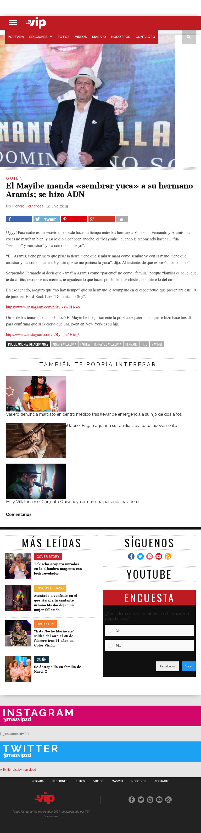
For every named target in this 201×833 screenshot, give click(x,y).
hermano (131, 344)
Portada (16, 37)
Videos (81, 37)
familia (85, 344)
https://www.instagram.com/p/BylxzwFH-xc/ (43, 306)
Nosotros (120, 37)
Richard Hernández (27, 206)
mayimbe (157, 344)
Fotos (64, 37)
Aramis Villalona (64, 344)
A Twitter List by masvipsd (18, 770)
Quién (15, 178)
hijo (144, 344)
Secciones (38, 37)
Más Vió (99, 37)
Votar (188, 666)
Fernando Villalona (107, 344)
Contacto (145, 37)
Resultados (167, 666)
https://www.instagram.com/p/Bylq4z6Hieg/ (42, 334)
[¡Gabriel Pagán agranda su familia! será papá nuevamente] (36, 456)
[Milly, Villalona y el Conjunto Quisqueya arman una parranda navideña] (36, 497)
